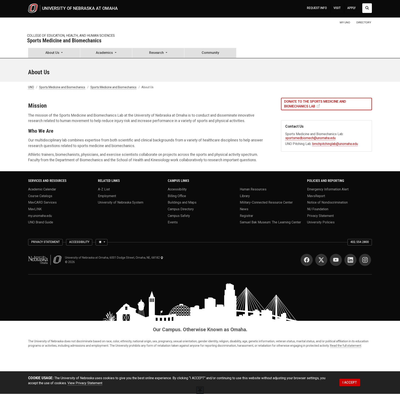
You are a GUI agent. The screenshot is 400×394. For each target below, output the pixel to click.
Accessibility (177, 189)
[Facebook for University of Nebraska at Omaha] (307, 260)
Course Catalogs (40, 196)
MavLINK (35, 209)
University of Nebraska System (120, 202)
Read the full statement (345, 345)
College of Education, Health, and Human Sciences (71, 36)
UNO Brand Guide (40, 222)
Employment (107, 196)
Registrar (246, 216)
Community (210, 53)
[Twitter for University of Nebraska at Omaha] (321, 260)
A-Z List (104, 189)
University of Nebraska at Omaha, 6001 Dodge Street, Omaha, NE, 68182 (112, 257)
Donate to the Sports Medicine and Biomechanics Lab (315, 103)
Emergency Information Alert (328, 189)
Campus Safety (179, 216)
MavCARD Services (42, 202)
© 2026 (70, 262)
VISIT (337, 8)
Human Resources (253, 189)
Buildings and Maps (182, 202)
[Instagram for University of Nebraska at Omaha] (365, 260)
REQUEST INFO (317, 8)
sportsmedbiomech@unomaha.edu (310, 138)
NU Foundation (317, 209)
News (244, 209)
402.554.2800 (359, 242)
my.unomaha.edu (40, 216)
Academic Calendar (42, 189)
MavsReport (316, 196)
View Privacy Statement (85, 383)
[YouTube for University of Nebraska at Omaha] (336, 260)
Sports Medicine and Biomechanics (64, 41)
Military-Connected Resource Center (266, 202)
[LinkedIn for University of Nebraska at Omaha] (350, 260)
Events (173, 222)
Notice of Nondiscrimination (327, 202)
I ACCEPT (349, 382)
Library (245, 196)
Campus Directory (181, 209)
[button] (54, 53)
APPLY (351, 8)
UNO (31, 87)
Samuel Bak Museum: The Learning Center (270, 222)
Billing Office (177, 196)
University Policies (321, 222)
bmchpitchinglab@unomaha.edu (335, 144)
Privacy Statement (320, 216)
